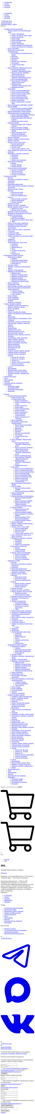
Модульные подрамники (15, 161)
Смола (13, 252)
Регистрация (4, 1087)
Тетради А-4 (15, 360)
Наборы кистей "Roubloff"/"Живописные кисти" (21, 84)
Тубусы (10, 367)
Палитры (14, 59)
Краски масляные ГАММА (19, 127)
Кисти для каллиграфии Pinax (20, 90)
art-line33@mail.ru (6, 22)
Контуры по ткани (17, 194)
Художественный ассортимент (13, 29)
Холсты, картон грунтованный (17, 168)
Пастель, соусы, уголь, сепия (16, 142)
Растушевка (15, 63)
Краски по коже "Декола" (16, 189)
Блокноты (11, 310)
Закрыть (3, 1112)
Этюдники (14, 158)
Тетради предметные (17, 365)
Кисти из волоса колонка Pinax (20, 93)
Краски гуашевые (16, 202)
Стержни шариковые (17, 292)
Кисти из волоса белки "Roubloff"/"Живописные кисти (21, 70)
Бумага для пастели (17, 37)
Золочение (11, 182)
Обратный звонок (6, 24)
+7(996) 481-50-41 (6, 21)
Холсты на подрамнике (18, 174)
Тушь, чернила (15, 294)
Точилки (10, 300)
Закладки (11, 326)
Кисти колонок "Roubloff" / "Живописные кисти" (19, 81)
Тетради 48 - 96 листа (18, 357)
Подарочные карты (10, 376)
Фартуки (7, 381)
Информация (8, 900)
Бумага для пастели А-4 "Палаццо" (22, 47)
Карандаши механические (19, 260)
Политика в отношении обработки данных (14, 1053)
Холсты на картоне (17, 173)
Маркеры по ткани (17, 208)
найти (19, 787)
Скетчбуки (11, 231)
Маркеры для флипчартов (19, 276)
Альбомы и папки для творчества (18, 305)
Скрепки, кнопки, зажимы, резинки (19, 350)
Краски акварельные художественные (19, 111)
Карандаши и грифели (15, 257)
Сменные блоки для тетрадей (17, 352)
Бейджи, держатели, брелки (16, 307)
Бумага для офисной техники (17, 312)
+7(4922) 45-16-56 (6, 1043)
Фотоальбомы (12, 368)
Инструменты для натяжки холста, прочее (23, 425)
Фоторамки (7, 384)
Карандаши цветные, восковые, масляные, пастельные (21, 571)
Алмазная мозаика (17, 216)
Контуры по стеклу (17, 192)
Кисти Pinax (11, 89)
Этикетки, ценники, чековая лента (18, 373)
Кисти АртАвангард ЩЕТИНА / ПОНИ (20, 105)
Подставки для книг (14, 347)
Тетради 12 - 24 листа (18, 359)
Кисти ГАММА (12, 106)
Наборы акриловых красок (19, 121)
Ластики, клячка (13, 265)
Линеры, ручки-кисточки (15, 270)
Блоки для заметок (13, 308)
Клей (5, 378)
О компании (8, 2)
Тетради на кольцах (17, 363)
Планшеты (14, 156)
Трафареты (11, 239)
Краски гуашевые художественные (18, 139)
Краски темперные (13, 137)
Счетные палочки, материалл (17, 354)
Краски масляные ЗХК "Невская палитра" (22, 509)
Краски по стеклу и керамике (17, 205)
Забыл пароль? (13, 1087)
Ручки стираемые (13, 297)
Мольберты (14, 155)
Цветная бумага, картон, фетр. (17, 370)
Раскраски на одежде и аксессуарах (22, 219)
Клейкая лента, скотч (14, 329)
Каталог (6, 394)
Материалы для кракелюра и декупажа (20, 213)
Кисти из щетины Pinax (18, 95)
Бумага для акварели (17, 34)
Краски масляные (13, 122)
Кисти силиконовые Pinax (19, 97)
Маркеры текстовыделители (20, 281)
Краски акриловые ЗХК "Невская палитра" (22, 503)
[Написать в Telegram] (17, 972)
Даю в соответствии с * (14, 1070)
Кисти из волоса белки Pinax (20, 92)
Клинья (13, 163)
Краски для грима (13, 203)
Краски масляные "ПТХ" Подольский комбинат (19, 133)
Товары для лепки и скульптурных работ (20, 236)
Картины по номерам (18, 218)
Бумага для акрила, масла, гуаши (21, 35)
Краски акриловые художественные (19, 113)
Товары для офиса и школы (12, 304)
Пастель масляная (16, 145)
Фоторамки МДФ (13, 388)
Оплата (6, 4)
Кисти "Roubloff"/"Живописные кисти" (20, 68)
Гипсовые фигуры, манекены (13, 383)
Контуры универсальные (19, 195)
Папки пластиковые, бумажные (17, 342)
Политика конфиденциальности (14, 933)
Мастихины (15, 58)
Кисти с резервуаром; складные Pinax (21, 480)
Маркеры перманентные (18, 279)
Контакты (7, 7)
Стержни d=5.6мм (13, 232)
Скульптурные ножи (17, 64)
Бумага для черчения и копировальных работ (18, 705)
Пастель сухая (15, 147)
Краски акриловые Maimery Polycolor (22, 114)
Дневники (11, 320)
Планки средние (16, 166)
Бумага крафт (15, 38)
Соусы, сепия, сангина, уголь (20, 148)
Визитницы (11, 316)
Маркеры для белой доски (19, 274)
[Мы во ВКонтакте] (17, 1040)
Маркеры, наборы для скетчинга (18, 211)
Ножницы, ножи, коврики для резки (19, 334)
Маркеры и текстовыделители (17, 271)
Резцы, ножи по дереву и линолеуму (19, 229)
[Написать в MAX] (17, 1006)
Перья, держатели (13, 283)
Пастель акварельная (17, 144)
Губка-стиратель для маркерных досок (19, 318)
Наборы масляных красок (19, 135)
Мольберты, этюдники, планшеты (18, 153)
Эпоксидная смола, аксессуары (17, 242)
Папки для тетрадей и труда (16, 341)
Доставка (7, 5)
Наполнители (15, 253)
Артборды (14, 244)
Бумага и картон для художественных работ (18, 398)
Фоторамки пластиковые (15, 389)
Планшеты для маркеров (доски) (18, 224)
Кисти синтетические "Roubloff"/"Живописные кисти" (21, 76)
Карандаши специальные (19, 262)
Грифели (14, 258)
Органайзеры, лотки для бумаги (17, 337)
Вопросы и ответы (10, 928)
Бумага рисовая (16, 42)
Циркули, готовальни (14, 302)
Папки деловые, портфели (16, 339)
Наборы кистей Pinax (17, 100)
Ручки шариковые (13, 299)
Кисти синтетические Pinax (19, 98)
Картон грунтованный (18, 169)
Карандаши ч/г (16, 263)
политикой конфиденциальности (11, 1071)
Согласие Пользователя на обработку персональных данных (15, 931)
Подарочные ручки (14, 284)
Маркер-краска (16, 273)
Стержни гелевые (16, 291)
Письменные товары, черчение (13, 255)
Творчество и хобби (10, 176)
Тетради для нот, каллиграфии (20, 362)
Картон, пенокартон (17, 43)
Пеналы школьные (13, 344)
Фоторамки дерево (13, 386)
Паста (13, 249)
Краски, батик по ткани (18, 210)
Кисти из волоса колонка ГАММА (21, 108)
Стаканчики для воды (14, 234)
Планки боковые (16, 165)
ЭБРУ (13, 221)
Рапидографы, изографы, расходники (19, 286)
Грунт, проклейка (13, 48)
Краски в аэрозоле (13, 140)
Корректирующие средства (16, 331)
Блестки (10, 177)
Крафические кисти (17, 87)
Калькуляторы (12, 328)
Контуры (10, 190)
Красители (14, 245)
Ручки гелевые (12, 295)
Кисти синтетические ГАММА (20, 110)
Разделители (12, 349)
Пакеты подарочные (14, 346)
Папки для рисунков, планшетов (18, 223)
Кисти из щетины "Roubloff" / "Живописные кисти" (20, 73)
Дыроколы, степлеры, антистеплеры (19, 321)
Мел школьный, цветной (15, 333)
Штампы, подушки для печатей (17, 371)
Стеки (13, 66)
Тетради (10, 355)
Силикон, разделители (18, 250)
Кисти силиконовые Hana (19, 79)
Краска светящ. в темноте (19, 198)
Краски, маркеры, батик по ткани (18, 207)
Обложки (11, 336)
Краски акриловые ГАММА (20, 116)
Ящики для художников (18, 160)
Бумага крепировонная (18, 40)
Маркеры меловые (17, 278)
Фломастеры (12, 240)
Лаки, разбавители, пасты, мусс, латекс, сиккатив (21, 535)
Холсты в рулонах (17, 171)
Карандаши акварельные (15, 184)
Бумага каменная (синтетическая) (21, 45)
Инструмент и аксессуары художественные (16, 50)
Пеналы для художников (18, 61)
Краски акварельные (17, 200)
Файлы (10, 375)
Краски (10, 197)
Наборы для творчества (15, 215)
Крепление (11, 391)
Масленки (14, 56)
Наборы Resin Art (16, 247)
